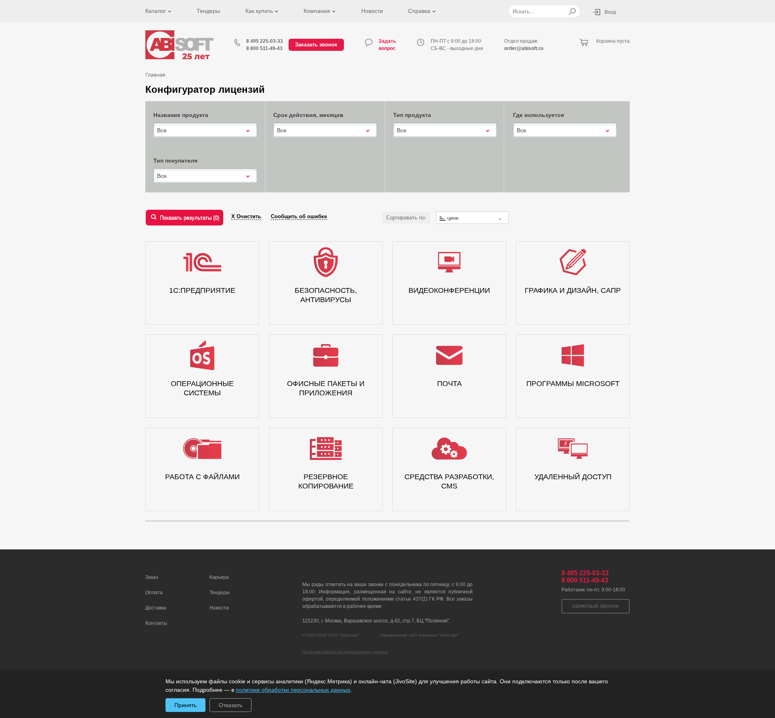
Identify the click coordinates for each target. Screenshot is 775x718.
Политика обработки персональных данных (345, 651)
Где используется (538, 115)
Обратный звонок (595, 606)
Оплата (154, 592)
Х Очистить (246, 216)
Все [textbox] (162, 130)
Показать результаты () (189, 218)
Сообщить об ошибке (299, 216)
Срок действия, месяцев (308, 115)
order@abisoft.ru (523, 48)
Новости (372, 11)
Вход (610, 12)
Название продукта (180, 115)
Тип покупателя (175, 160)
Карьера (219, 577)
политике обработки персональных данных (293, 690)
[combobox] (205, 130)
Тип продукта (412, 115)
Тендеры (208, 11)
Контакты (156, 623)
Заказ (151, 577)
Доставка (155, 608)
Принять (185, 705)
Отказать (230, 705)
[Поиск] (572, 11)
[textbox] (472, 218)
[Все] (205, 129)
